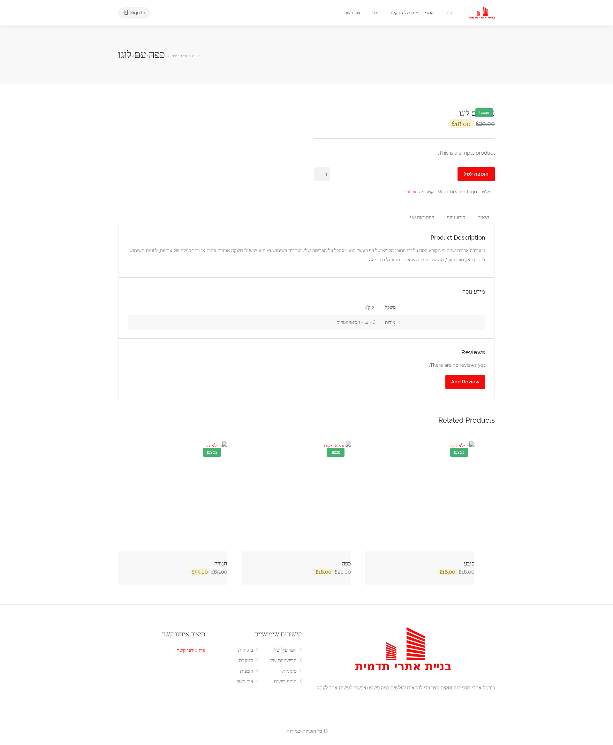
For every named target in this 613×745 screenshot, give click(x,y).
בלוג (375, 13)
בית (448, 13)
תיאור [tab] (483, 217)
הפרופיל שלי (285, 650)
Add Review (465, 382)
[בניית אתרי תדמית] (482, 13)
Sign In (137, 13)
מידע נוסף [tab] (456, 217)
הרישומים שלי (283, 660)
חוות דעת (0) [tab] (422, 217)
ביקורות (245, 650)
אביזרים (410, 192)
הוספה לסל (476, 174)
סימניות (246, 660)
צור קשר (352, 13)
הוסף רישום (285, 682)
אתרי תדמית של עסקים (412, 13)
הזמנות (246, 671)
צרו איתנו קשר (191, 650)
